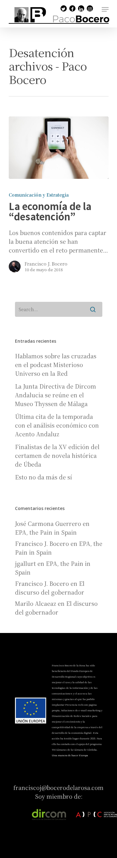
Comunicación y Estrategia (39, 195)
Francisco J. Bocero (46, 264)
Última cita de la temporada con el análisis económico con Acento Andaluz (57, 425)
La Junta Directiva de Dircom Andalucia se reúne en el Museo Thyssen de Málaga (55, 395)
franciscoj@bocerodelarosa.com (58, 787)
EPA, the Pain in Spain (46, 532)
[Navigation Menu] (105, 9)
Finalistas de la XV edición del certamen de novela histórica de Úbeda (57, 455)
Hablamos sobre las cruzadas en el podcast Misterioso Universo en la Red (55, 364)
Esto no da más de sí (43, 477)
